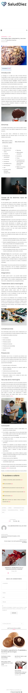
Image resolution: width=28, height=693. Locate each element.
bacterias (4, 507)
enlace (11, 396)
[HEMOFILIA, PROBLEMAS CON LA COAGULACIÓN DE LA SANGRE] (14, 558)
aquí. (22, 479)
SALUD (10, 36)
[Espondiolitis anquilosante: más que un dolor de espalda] (21, 665)
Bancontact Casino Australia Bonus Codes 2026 (7, 663)
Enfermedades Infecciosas (19, 507)
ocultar (9, 68)
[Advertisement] (14, 17)
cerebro (10, 507)
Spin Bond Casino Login (21, 656)
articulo (7, 468)
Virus (3, 512)
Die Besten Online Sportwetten (5, 657)
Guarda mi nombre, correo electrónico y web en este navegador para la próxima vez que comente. (14, 609)
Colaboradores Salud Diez (11, 40)
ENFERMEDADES (4, 36)
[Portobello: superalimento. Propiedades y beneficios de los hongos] (14, 640)
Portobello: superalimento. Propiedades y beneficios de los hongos (14, 651)
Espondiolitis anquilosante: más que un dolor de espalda (20, 672)
